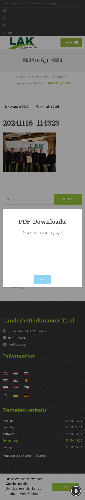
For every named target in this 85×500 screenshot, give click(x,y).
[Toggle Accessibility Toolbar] (76, 491)
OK (42, 279)
